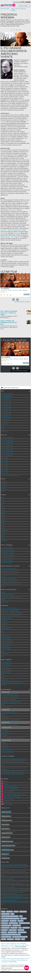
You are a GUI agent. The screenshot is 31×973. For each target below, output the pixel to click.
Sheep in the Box (5, 717)
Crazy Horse (13, 210)
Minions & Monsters (8, 799)
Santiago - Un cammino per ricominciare (10, 615)
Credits (3, 958)
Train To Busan (4, 730)
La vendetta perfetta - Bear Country (9, 571)
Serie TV (8, 945)
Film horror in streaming (6, 562)
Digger (2, 656)
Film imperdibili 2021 (6, 411)
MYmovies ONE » (5, 9)
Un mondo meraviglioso (6, 750)
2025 (20, 290)
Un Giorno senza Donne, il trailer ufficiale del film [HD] (14, 864)
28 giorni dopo (23, 911)
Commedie (3, 481)
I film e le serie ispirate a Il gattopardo (10, 918)
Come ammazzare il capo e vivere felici (10, 844)
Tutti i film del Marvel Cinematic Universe (11, 934)
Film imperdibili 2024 (6, 403)
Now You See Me (5, 914)
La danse (24, 205)
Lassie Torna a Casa (6, 810)
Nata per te (3, 818)
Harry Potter (21, 930)
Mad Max (4, 939)
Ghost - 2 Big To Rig (5, 707)
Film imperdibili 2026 (6, 398)
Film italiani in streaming (7, 560)
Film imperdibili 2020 (6, 413)
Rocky (23, 939)
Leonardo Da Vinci (13, 923)
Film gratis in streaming (6, 547)
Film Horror (3, 486)
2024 (12, 393)
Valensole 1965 (4, 602)
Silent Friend (4, 745)
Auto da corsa (14, 927)
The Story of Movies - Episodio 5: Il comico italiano (13, 771)
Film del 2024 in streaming (7, 552)
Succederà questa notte (6, 643)
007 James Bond (5, 927)
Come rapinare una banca (7, 753)
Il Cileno (3, 576)
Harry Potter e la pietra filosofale (8, 578)
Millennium (4, 932)
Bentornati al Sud (5, 636)
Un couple (17, 233)
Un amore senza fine (6, 852)
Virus (20, 927)
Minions (3, 911)
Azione (2, 491)
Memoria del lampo (5, 672)
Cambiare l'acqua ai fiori (7, 641)
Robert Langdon (12, 930)
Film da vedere (4, 421)
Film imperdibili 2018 (6, 419)
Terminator (17, 939)
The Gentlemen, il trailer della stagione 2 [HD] (12, 896)
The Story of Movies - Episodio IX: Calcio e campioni (13, 758)
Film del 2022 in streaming (7, 557)
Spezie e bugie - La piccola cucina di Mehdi (11, 613)
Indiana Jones (26, 927)
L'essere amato (4, 653)
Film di (2, 426)
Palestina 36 (4, 625)
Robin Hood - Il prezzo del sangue (12, 796)
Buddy (2, 677)
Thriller (10, 290)
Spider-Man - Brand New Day (11, 786)
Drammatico (4, 290)
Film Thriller (4, 483)
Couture (3, 586)
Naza (2, 674)
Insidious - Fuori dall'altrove (7, 594)
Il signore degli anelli (6, 936)
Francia (16, 290)
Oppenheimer (13, 920)
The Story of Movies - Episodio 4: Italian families (12, 774)
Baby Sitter (20, 920)
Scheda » (26, 294)
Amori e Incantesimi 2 (6, 628)
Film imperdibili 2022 (6, 408)
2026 (5, 393)
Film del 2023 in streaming (7, 555)
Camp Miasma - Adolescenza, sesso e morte (11, 597)
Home (2, 943)
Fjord (2, 633)
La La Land (6, 801)
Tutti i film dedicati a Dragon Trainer (10, 916)
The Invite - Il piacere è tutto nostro (9, 608)
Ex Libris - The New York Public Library (13, 230)
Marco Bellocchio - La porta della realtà (10, 720)
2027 (2, 393)
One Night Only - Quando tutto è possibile (11, 583)
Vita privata (5, 288)
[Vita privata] (15, 280)
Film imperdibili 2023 (6, 406)
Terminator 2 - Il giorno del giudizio (9, 581)
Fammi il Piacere (5, 747)
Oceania (3, 592)
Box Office (25, 945)
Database (13, 943)
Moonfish (3, 685)
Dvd (12, 945)
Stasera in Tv (18, 945)
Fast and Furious (22, 932)
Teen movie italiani (12, 932)
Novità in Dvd (4, 431)
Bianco (2, 651)
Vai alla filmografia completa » (22, 301)
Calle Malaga (4, 623)
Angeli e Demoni (5, 814)
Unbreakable (4, 930)
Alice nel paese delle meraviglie (20, 936)
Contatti (8, 958)
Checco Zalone (5, 920)
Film (18, 943)
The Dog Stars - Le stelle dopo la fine (10, 573)
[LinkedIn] (17, 30)
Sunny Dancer (4, 735)
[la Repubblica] (28, 2)
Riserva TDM (15, 960)
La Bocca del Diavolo (6, 669)
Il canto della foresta (6, 648)
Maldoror (3, 599)
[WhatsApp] (20, 30)
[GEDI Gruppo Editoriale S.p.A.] (22, 2)
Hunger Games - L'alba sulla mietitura (10, 610)
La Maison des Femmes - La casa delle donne (12, 682)
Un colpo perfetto (5, 848)
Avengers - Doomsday (6, 618)
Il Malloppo (3, 742)
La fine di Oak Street (9, 791)
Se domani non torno (6, 646)
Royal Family (5, 923)
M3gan (12, 914)
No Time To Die (4, 823)
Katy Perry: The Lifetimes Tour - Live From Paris (12, 737)
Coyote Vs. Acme (5, 732)
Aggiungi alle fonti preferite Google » (18, 9)
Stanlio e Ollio (4, 839)
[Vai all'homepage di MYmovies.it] (7, 6)
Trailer (12, 947)
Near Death (24, 201)
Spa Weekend (4, 679)
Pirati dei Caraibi (16, 925)
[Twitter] (14, 30)
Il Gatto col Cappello (6, 638)
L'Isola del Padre (5, 667)
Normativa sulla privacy (17, 958)
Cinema (7, 943)
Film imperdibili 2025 (6, 401)
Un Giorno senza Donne (6, 662)
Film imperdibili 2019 (6, 416)
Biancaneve (23, 918)
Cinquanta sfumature (6, 925)
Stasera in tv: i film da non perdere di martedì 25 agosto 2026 (15, 889)
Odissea (6, 783)
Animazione (4, 489)
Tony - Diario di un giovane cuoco (9, 568)
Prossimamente (5, 947)
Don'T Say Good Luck (6, 664)
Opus (21, 916)
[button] (26, 968)
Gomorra (16, 911)
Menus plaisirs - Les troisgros (10, 236)
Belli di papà (4, 856)
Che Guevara (10, 939)
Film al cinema (4, 424)
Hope (2, 631)
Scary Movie (9, 911)
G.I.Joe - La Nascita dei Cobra (8, 831)
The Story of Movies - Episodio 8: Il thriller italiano (12, 761)
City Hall (3, 233)
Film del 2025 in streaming (7, 550)
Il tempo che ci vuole (6, 835)
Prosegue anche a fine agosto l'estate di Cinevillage (13, 871)
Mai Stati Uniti (4, 827)
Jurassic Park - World (24, 923)
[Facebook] (11, 30)
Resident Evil (4, 620)
